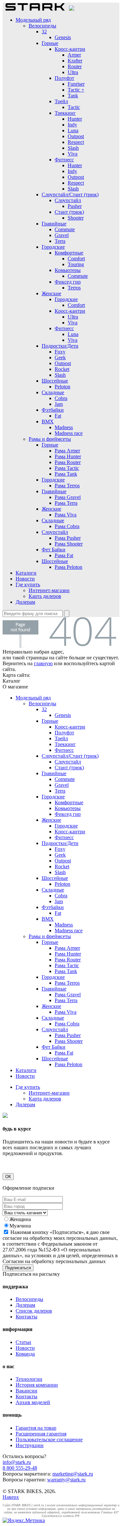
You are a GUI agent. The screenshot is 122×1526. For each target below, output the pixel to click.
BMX (48, 421)
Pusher (75, 206)
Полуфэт (64, 78)
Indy (72, 124)
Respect (76, 142)
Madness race (69, 433)
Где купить (28, 584)
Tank (73, 95)
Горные (50, 43)
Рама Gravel (68, 497)
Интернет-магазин (49, 590)
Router (75, 66)
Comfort (76, 258)
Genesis (63, 37)
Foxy (60, 351)
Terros (74, 287)
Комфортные (69, 252)
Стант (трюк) (69, 212)
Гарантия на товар (36, 1428)
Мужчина (20, 1225)
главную (43, 663)
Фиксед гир (68, 282)
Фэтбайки (53, 410)
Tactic (74, 107)
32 (44, 31)
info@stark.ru (17, 1462)
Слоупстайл (68, 200)
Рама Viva (65, 514)
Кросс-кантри (70, 49)
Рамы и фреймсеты (50, 439)
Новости (25, 578)
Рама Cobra (67, 526)
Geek (60, 357)
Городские (53, 247)
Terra (60, 241)
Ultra (73, 72)
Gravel (62, 235)
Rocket (62, 369)
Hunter (75, 119)
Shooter (76, 218)
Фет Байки (53, 549)
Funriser (76, 84)
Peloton (62, 386)
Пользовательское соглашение (49, 1439)
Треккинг (65, 113)
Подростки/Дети (60, 346)
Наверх (11, 1497)
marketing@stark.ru (72, 1474)
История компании (37, 1385)
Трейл (61, 101)
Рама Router (68, 462)
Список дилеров (34, 1311)
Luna (73, 130)
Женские (51, 293)
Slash (73, 148)
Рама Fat (64, 555)
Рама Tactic (67, 468)
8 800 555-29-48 (20, 1468)
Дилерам (25, 602)
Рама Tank (66, 474)
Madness (64, 427)
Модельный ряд (33, 20)
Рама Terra (66, 503)
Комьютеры (68, 270)
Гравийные (54, 223)
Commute (65, 229)
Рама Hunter (68, 456)
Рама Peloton (68, 567)
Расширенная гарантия (41, 1433)
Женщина (20, 1219)
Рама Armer (67, 450)
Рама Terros (67, 485)
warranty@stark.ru (66, 1479)
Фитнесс (64, 159)
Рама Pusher (68, 538)
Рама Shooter (69, 544)
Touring (76, 264)
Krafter (75, 60)
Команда (25, 1354)
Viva (72, 154)
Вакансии (26, 1390)
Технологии (29, 1379)
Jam (59, 404)
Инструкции (30, 1445)
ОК (8, 1176)
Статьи (23, 1342)
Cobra (61, 398)
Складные (53, 392)
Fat (58, 415)
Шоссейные (55, 381)
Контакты (26, 1316)
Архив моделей (33, 1402)
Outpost (76, 136)
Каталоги (26, 573)
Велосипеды (42, 25)
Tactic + (76, 89)
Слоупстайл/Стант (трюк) (70, 194)
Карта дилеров (45, 596)
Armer (74, 55)
